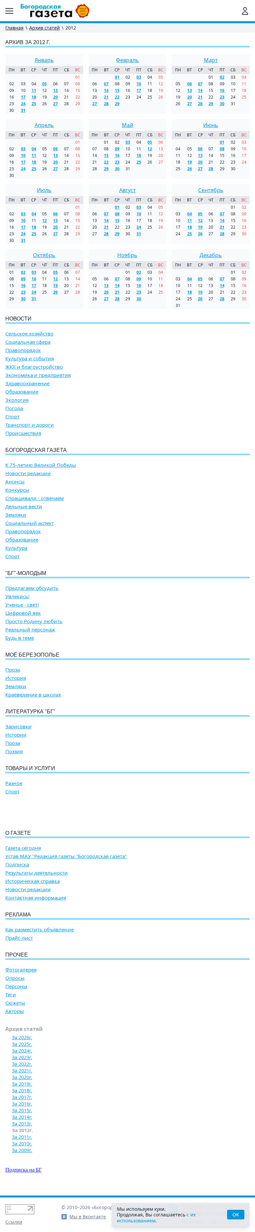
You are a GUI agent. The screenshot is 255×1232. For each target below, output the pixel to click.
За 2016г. (22, 1104)
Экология (17, 400)
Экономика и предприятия (38, 375)
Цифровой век (23, 613)
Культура (16, 548)
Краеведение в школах (33, 694)
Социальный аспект (29, 523)
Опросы (15, 978)
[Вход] (245, 11)
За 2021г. (22, 1070)
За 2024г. (22, 1051)
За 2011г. (22, 1137)
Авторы (14, 1011)
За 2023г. (22, 1057)
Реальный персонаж (30, 629)
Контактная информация (35, 898)
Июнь (210, 125)
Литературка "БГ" (30, 711)
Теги (10, 994)
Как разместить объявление (39, 929)
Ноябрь (127, 255)
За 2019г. (22, 1084)
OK (235, 1214)
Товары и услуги (30, 768)
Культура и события (29, 358)
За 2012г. (22, 1130)
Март (211, 60)
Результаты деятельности (36, 873)
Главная (14, 28)
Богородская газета (36, 450)
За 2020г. (22, 1077)
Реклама (18, 914)
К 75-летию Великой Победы (40, 465)
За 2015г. (22, 1110)
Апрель (44, 125)
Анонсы (15, 481)
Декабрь (211, 255)
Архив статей (44, 28)
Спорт (12, 416)
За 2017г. (22, 1097)
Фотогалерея (21, 970)
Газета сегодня (23, 848)
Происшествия (23, 433)
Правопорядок (23, 350)
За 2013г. (22, 1124)
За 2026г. (22, 1037)
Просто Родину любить (33, 621)
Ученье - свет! (22, 605)
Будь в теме (19, 638)
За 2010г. (22, 1143)
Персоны (16, 986)
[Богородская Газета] (55, 11)
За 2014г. (22, 1117)
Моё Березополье (32, 655)
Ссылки (13, 1222)
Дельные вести (23, 506)
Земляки (15, 515)
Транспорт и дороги (29, 425)
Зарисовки (18, 726)
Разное (13, 783)
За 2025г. (22, 1044)
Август (127, 190)
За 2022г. (22, 1064)
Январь (44, 60)
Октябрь (44, 255)
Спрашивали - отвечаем (34, 498)
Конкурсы (17, 490)
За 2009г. (22, 1150)
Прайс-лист (19, 938)
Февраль (127, 60)
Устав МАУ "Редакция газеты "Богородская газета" (66, 856)
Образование (21, 392)
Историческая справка (32, 881)
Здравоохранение (27, 383)
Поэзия (14, 751)
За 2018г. (22, 1090)
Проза (12, 670)
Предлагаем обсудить (31, 588)
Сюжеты (15, 1003)
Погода (14, 408)
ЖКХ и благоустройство (34, 367)
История (15, 678)
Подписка (17, 864)
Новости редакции (28, 473)
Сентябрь (210, 190)
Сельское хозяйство (29, 333)
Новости (18, 319)
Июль (44, 190)
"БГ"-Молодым (25, 573)
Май (127, 125)
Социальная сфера (27, 342)
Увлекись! (17, 596)
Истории (16, 735)
